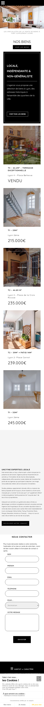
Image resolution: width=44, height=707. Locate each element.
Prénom (10, 566)
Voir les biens (22, 47)
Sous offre (22, 267)
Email (9, 577)
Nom (9, 554)
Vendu (22, 145)
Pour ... (10, 600)
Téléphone (11, 589)
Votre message (13, 612)
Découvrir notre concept (15, 523)
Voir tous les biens (17, 114)
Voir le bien (22, 207)
